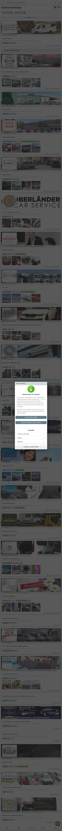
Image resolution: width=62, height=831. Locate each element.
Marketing (20, 442)
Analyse (19, 438)
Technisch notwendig (23, 434)
